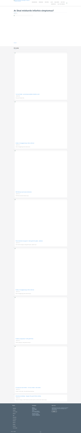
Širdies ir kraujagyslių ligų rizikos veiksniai (25, 289)
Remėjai (14, 424)
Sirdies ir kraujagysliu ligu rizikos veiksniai (25, 143)
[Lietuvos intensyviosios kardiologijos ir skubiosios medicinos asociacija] (22, 1)
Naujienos (14, 420)
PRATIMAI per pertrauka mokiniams (24, 192)
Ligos (13, 415)
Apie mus (14, 422)
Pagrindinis (14, 408)
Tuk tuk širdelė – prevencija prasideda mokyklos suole (27, 94)
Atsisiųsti (15, 42)
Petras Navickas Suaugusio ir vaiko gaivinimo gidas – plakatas (29, 241)
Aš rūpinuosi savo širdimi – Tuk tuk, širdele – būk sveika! (28, 387)
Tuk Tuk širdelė (15, 411)
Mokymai (14, 413)
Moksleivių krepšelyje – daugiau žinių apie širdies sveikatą (28, 396)
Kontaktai (14, 426)
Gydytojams (14, 417)
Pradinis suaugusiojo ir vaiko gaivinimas (24, 338)
